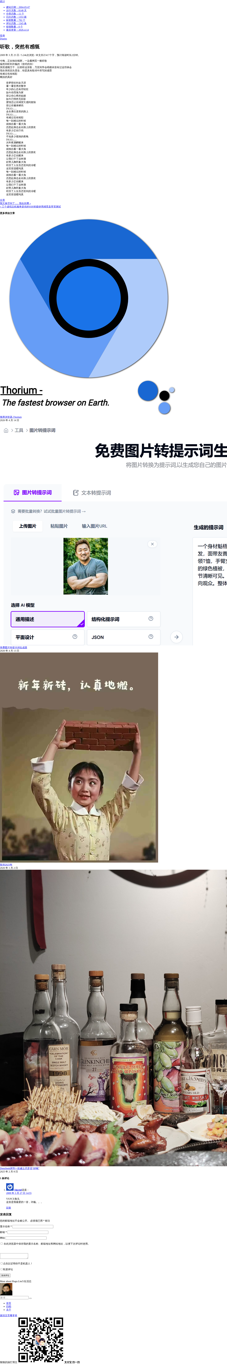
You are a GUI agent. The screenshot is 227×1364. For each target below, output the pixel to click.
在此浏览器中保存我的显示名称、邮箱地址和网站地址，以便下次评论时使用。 (47, 1243)
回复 (8, 1207)
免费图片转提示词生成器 (13, 647)
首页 (8, 1303)
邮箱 (3, 1232)
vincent (18, 1190)
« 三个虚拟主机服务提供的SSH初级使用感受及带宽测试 (30, 206)
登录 (2, 35)
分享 (2, 200)
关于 (8, 1309)
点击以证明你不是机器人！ (18, 1263)
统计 (15, 15)
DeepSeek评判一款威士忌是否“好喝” (19, 1168)
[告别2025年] (79, 861)
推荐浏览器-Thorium (11, 417)
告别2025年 (6, 864)
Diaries (3, 38)
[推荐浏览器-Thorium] (88, 414)
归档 (8, 1306)
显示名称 (6, 1226)
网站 (2, 1238)
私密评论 (8, 1269)
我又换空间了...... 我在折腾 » (15, 203)
